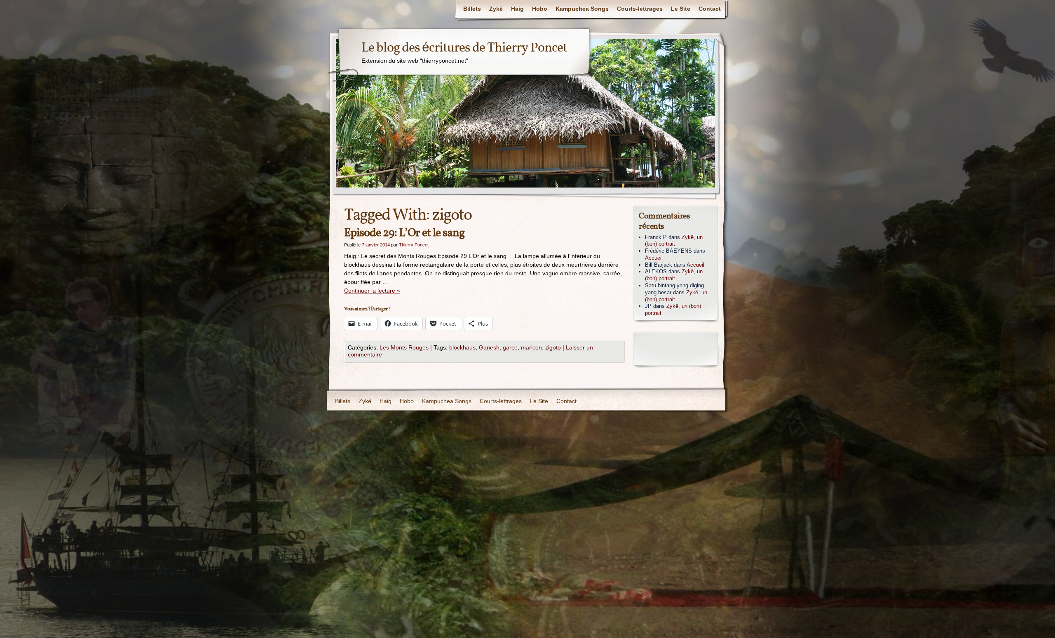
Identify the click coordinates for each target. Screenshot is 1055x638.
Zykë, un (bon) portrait (674, 240)
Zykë (496, 8)
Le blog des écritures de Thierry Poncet (464, 48)
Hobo (539, 8)
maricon (531, 347)
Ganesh (489, 347)
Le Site (680, 8)
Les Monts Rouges (404, 347)
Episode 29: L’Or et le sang (404, 233)
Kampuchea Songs (582, 8)
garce (510, 347)
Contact (710, 8)
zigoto (553, 347)
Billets (472, 8)
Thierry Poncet (414, 244)
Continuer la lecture (372, 290)
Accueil (654, 258)
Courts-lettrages (640, 8)
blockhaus (462, 347)
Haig (517, 8)
